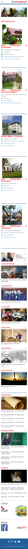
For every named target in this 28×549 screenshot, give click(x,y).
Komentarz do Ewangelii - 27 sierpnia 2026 (12, 426)
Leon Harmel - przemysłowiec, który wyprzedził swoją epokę (13, 280)
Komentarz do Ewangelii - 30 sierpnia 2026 (12, 414)
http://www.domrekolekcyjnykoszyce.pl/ (13, 102)
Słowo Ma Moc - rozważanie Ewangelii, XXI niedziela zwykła (12, 452)
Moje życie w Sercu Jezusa (8, 386)
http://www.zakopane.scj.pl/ (10, 237)
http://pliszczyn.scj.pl (8, 190)
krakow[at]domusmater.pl (9, 143)
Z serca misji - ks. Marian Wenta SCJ (11, 302)
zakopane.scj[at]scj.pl (9, 235)
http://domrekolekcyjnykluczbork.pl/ (12, 58)
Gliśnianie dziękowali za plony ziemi (10, 323)
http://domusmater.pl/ (9, 145)
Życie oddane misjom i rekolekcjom (10, 343)
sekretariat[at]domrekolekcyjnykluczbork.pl (14, 56)
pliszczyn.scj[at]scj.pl (8, 188)
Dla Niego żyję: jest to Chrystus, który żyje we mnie (13, 365)
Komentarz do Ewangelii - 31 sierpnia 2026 (12, 411)
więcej (25, 263)
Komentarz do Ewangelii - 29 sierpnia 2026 (12, 418)
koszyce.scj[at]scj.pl (8, 100)
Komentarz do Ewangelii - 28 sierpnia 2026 (12, 422)
